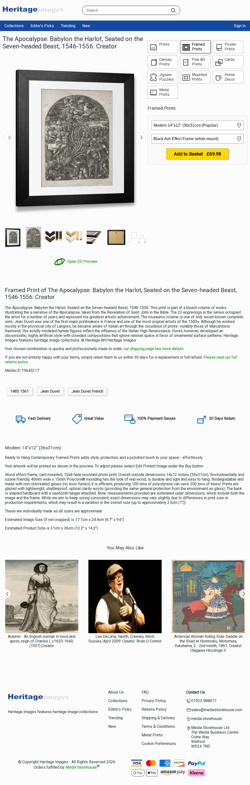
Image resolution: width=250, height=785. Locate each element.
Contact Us (195, 692)
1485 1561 (19, 391)
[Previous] (8, 137)
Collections (14, 25)
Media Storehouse (81, 767)
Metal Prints (152, 735)
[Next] (141, 137)
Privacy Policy (154, 700)
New (86, 25)
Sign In (240, 25)
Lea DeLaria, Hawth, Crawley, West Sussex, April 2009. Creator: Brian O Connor (125, 638)
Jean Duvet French (87, 391)
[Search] (173, 10)
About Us (116, 692)
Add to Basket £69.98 (197, 154)
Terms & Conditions (158, 726)
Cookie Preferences (159, 743)
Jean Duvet (50, 391)
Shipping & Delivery (158, 718)
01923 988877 (203, 700)
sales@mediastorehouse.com (216, 710)
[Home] (32, 15)
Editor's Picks (42, 25)
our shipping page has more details (154, 348)
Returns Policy (154, 709)
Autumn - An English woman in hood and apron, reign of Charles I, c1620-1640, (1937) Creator (41, 641)
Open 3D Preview (81, 261)
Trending (68, 25)
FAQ (145, 692)
